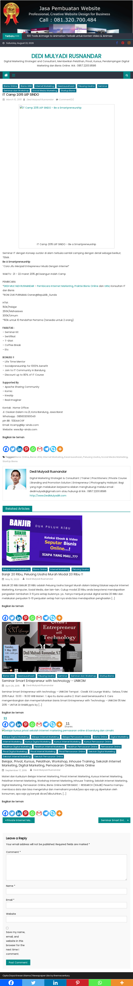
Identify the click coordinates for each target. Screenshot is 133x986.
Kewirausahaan (66, 86)
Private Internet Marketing (20, 820)
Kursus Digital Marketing (38, 741)
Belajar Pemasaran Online (76, 736)
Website (11, 914)
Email (10, 900)
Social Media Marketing (44, 90)
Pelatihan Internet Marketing (49, 746)
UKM (106, 286)
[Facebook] (6, 446)
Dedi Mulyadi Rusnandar (66, 56)
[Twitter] (13, 446)
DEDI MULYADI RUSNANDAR (19, 286)
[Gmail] (40, 446)
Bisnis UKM (26, 86)
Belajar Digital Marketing (16, 736)
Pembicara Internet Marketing (55, 286)
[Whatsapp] (33, 446)
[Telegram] (46, 446)
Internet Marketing (44, 86)
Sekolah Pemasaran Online (48, 756)
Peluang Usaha (86, 86)
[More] (60, 446)
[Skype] (53, 446)
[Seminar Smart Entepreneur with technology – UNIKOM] (66, 647)
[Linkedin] (19, 446)
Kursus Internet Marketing (67, 741)
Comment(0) (66, 99)
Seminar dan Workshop (16, 90)
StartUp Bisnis (10, 461)
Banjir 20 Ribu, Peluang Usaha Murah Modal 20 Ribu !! (42, 574)
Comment (13, 852)
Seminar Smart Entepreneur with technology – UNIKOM (44, 681)
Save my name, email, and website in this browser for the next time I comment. (15, 943)
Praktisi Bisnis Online (86, 286)
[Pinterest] (26, 446)
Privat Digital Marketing (15, 751)
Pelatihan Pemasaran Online (82, 746)
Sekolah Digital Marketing (101, 751)
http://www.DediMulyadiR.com (48, 495)
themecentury (62, 975)
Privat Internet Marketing (42, 751)
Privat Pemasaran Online (72, 751)
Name (10, 886)
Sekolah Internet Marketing (17, 756)
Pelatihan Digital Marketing (17, 746)
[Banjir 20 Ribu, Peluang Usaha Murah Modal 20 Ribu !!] (66, 540)
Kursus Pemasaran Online (97, 741)
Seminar (102, 86)
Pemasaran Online (111, 746)
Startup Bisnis (68, 90)
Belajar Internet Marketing (16, 569)
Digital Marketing (119, 736)
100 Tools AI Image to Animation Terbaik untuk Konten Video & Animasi (69, 36)
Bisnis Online (10, 86)
